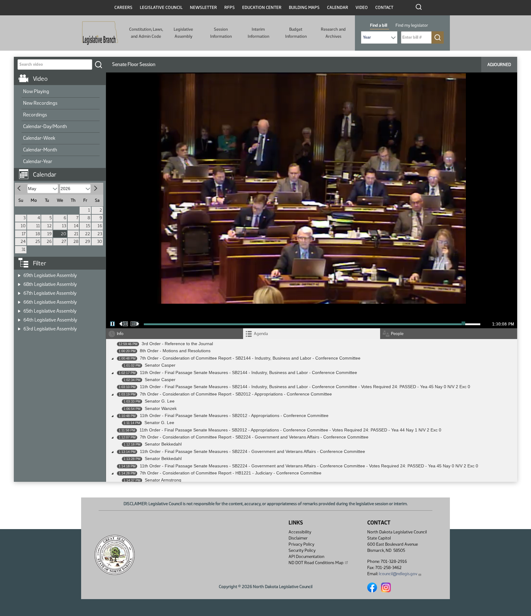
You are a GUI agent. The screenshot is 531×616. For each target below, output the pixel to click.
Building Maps (304, 7)
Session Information (221, 33)
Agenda (261, 333)
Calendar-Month (40, 150)
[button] (62, 171)
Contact (384, 7)
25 (37, 241)
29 (87, 241)
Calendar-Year (37, 161)
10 (23, 225)
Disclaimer (298, 538)
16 (100, 225)
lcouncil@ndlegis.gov (398, 573)
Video (362, 7)
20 (63, 233)
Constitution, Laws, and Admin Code (146, 33)
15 (88, 225)
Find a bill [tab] (378, 25)
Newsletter (203, 7)
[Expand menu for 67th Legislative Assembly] (19, 291)
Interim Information (258, 33)
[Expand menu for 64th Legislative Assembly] (19, 318)
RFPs (229, 7)
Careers (123, 7)
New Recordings (40, 103)
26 (49, 241)
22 (87, 233)
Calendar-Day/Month (45, 126)
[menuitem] (61, 92)
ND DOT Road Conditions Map (316, 562)
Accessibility (300, 532)
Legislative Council (161, 7)
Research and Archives (333, 33)
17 (24, 233)
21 (76, 233)
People (397, 333)
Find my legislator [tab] (411, 25)
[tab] (311, 333)
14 (76, 225)
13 (64, 225)
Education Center (261, 7)
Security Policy (302, 550)
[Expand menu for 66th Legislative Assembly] (19, 300)
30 (99, 241)
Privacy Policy (301, 544)
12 (49, 225)
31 (24, 249)
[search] (98, 64)
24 (23, 241)
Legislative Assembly (183, 33)
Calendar (337, 7)
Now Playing (36, 91)
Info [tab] (120, 333)
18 (38, 233)
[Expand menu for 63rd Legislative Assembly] (19, 327)
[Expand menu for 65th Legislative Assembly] (19, 309)
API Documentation (306, 556)
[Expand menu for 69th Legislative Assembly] (19, 273)
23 (99, 233)
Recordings (35, 115)
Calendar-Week (39, 138)
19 (49, 233)
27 (63, 241)
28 (75, 241)
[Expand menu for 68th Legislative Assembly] (19, 282)
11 (38, 225)
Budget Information (296, 33)
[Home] (100, 33)
